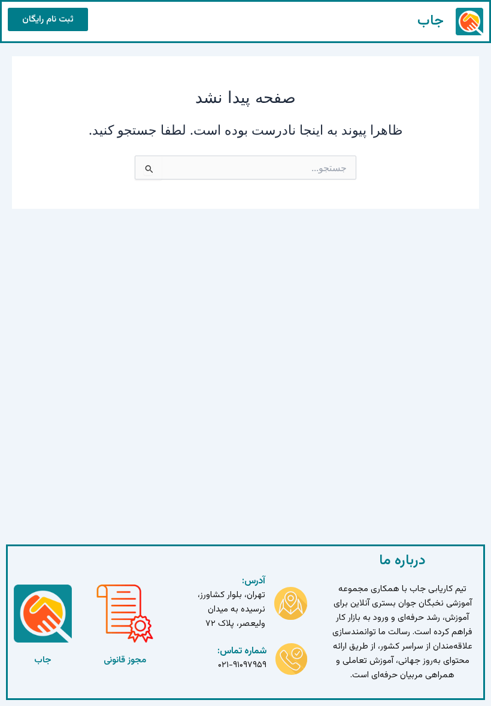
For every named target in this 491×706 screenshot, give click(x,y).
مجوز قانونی (125, 660)
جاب (430, 21)
